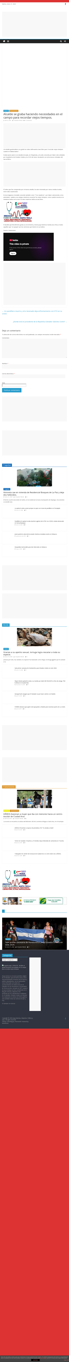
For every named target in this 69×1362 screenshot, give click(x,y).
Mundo (6, 111)
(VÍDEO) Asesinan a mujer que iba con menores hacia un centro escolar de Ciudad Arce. (32, 815)
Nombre (5, 363)
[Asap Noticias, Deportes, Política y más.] (4, 41)
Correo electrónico (8, 373)
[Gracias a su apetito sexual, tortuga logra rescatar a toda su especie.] (34, 629)
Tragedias (6, 489)
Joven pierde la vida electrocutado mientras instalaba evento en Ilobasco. (36, 534)
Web (3, 383)
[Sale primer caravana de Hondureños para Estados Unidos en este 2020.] (8, 667)
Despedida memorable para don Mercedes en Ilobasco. (31, 547)
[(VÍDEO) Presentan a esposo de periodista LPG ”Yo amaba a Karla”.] (8, 827)
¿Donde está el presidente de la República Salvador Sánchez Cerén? (40, 322)
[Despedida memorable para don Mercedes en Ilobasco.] (8, 546)
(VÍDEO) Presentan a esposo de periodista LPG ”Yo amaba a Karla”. (34, 828)
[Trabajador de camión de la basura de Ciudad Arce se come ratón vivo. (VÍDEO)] (8, 853)
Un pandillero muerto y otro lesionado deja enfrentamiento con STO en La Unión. (32, 312)
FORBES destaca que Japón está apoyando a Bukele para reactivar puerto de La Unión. (40, 707)
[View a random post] (65, 41)
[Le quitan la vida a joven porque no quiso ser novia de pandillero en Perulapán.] (8, 507)
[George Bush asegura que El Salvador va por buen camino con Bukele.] (8, 693)
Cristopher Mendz (18, 120)
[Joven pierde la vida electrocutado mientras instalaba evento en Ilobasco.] (8, 533)
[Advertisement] (34, 24)
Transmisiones (14, 111)
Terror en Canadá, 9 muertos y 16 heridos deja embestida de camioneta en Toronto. (39, 841)
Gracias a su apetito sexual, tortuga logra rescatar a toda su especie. (31, 653)
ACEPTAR (35, 1360)
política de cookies (42, 1358)
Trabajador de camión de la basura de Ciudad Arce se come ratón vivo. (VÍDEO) (38, 854)
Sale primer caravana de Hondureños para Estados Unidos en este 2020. (36, 668)
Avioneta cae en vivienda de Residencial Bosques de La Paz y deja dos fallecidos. (33, 493)
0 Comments (28, 120)
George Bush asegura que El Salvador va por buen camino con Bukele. (35, 694)
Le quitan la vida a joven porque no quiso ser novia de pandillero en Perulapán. (37, 508)
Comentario (5, 338)
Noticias (6, 811)
